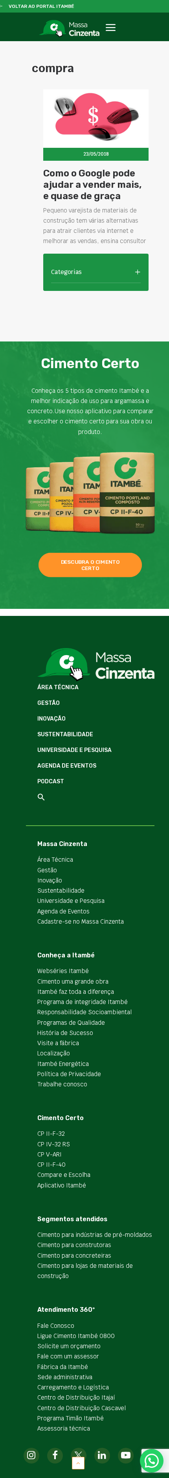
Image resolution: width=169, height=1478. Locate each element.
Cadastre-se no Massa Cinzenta (80, 921)
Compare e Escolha (63, 1174)
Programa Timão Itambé (70, 1418)
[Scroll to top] (78, 1462)
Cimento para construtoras (74, 1245)
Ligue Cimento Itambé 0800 (76, 1336)
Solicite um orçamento (69, 1346)
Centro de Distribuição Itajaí (76, 1397)
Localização (53, 1053)
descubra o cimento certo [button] (91, 565)
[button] (110, 36)
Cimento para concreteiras (74, 1255)
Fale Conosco (55, 1325)
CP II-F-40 (51, 1164)
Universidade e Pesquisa (74, 750)
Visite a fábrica (58, 1043)
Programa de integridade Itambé (82, 1002)
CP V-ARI (49, 1154)
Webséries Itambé (63, 971)
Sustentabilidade (65, 734)
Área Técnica (58, 687)
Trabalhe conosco (62, 1084)
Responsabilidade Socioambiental (84, 1012)
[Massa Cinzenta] (69, 28)
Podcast (50, 781)
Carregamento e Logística (73, 1387)
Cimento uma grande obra (72, 981)
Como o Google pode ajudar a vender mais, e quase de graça (92, 185)
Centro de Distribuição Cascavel (81, 1408)
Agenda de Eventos (66, 766)
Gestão (48, 703)
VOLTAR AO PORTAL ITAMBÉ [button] (41, 6)
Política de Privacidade (69, 1074)
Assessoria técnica (63, 1428)
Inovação (51, 718)
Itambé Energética (63, 1064)
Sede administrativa (64, 1377)
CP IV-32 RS (53, 1144)
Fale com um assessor (68, 1356)
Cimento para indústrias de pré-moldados (94, 1234)
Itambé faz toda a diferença (75, 991)
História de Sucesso (65, 1033)
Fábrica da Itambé (62, 1367)
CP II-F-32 (51, 1133)
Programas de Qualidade (71, 1022)
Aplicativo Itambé (61, 1185)
